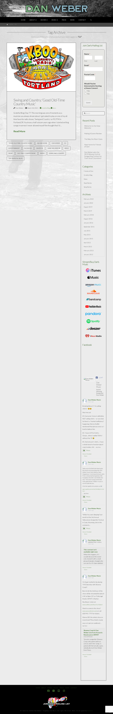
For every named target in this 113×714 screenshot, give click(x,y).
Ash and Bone (42, 143)
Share (85, 456)
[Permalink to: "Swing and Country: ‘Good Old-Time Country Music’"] (41, 67)
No (88, 94)
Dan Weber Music (94, 400)
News (54, 108)
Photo (88, 450)
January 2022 (88, 203)
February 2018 (89, 215)
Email (87, 65)
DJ (65, 143)
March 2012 (88, 246)
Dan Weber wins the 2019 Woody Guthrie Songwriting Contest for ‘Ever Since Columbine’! (93, 155)
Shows (49, 687)
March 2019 (88, 211)
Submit (88, 103)
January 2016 (88, 223)
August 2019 (88, 207)
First (85, 61)
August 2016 (88, 219)
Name (87, 54)
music (10, 153)
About (43, 687)
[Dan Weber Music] (89, 379)
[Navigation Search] (91, 20)
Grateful (39, 148)
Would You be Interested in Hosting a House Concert (93, 85)
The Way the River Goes (93, 139)
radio (42, 153)
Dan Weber (56, 143)
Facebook (28, 148)
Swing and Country (56, 153)
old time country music (26, 153)
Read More (19, 131)
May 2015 (87, 235)
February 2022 (89, 199)
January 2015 (88, 239)
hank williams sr (54, 148)
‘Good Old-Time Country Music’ (20, 143)
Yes (88, 91)
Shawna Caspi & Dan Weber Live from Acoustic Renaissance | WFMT (93, 632)
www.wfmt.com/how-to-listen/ (92, 605)
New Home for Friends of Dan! (92, 146)
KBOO (67, 148)
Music (56, 687)
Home (38, 687)
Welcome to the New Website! (92, 127)
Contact (74, 687)
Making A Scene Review (93, 133)
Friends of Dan (88, 171)
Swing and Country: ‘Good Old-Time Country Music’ (39, 102)
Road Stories (88, 183)
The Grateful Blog (15, 158)
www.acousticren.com (89, 611)
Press (62, 687)
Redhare (90, 710)
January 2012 (88, 254)
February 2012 (89, 250)
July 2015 (87, 231)
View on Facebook (86, 454)
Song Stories (87, 187)
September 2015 (89, 227)
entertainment (14, 148)
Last (96, 61)
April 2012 (87, 243)
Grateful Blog (45, 108)
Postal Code (89, 74)
